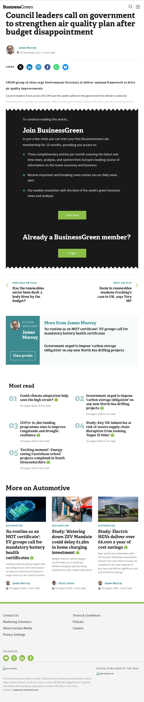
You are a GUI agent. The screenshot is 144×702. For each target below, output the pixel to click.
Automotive (14, 525)
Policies (78, 622)
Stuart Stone (66, 583)
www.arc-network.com (26, 689)
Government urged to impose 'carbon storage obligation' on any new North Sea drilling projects (84, 348)
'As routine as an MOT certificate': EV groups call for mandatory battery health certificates (86, 331)
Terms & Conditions (86, 615)
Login (72, 253)
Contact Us (11, 615)
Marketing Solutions (17, 622)
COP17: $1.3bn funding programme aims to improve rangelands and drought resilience (42, 429)
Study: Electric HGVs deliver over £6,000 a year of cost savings (116, 539)
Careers (78, 628)
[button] (130, 6)
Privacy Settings (14, 634)
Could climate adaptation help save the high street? (44, 397)
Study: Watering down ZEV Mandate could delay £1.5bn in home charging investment (72, 542)
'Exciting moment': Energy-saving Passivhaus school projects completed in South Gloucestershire (42, 456)
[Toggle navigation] (137, 6)
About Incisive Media (17, 628)
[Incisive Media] (10, 668)
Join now (72, 215)
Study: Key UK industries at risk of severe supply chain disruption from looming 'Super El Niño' (108, 429)
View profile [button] (23, 355)
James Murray (27, 48)
